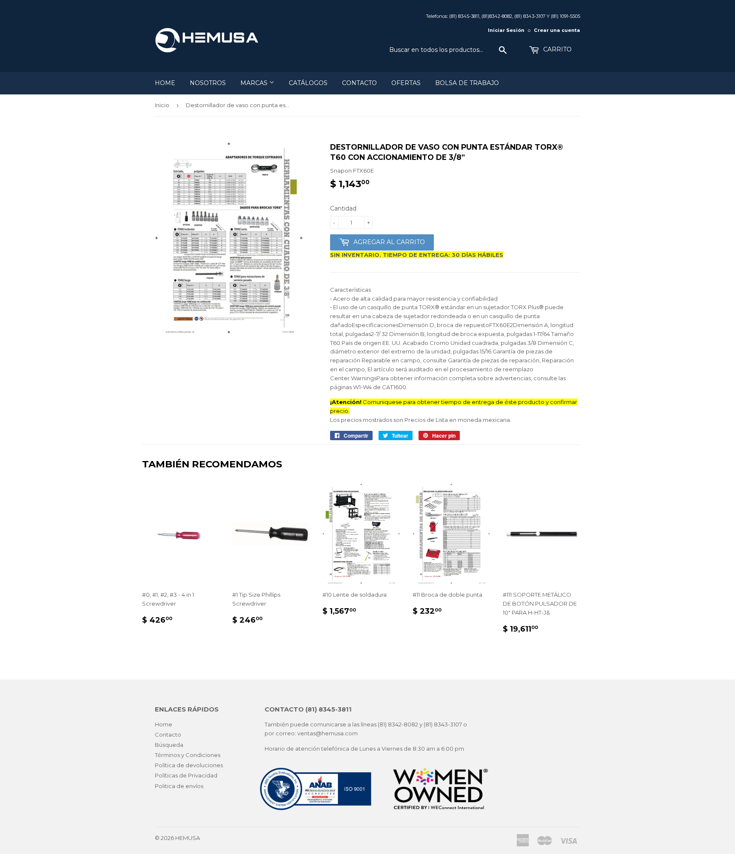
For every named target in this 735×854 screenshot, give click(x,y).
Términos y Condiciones (187, 755)
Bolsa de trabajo (467, 83)
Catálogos (308, 83)
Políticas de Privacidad (186, 775)
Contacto (359, 83)
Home (165, 83)
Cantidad (343, 208)
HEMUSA (187, 837)
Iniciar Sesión (506, 30)
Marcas (254, 83)
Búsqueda (169, 744)
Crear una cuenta (557, 30)
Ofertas (406, 83)
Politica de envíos (179, 786)
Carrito (556, 49)
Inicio (162, 105)
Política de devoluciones (189, 765)
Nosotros (208, 83)
